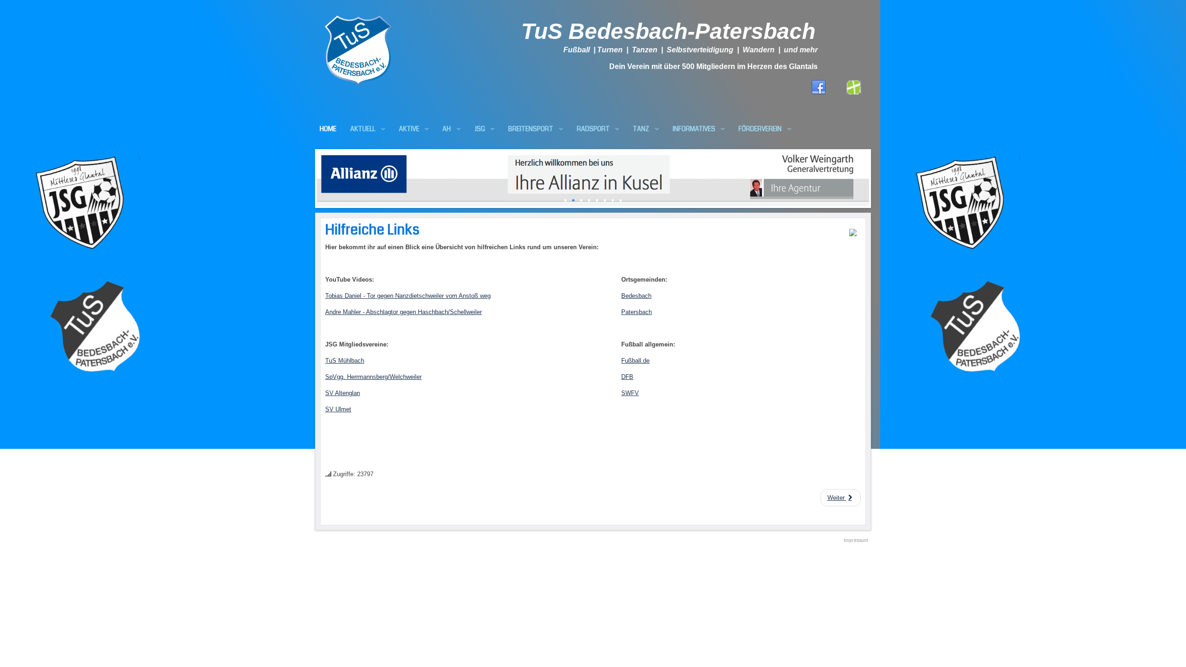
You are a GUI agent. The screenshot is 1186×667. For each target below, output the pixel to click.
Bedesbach (636, 295)
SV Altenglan (342, 393)
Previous (310, 176)
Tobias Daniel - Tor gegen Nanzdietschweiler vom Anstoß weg (408, 295)
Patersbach (636, 311)
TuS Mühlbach (344, 360)
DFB (627, 376)
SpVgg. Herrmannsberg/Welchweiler (373, 376)
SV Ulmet (338, 409)
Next (876, 176)
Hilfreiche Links (372, 229)
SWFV (630, 393)
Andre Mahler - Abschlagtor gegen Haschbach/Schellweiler (403, 311)
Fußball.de (635, 360)
